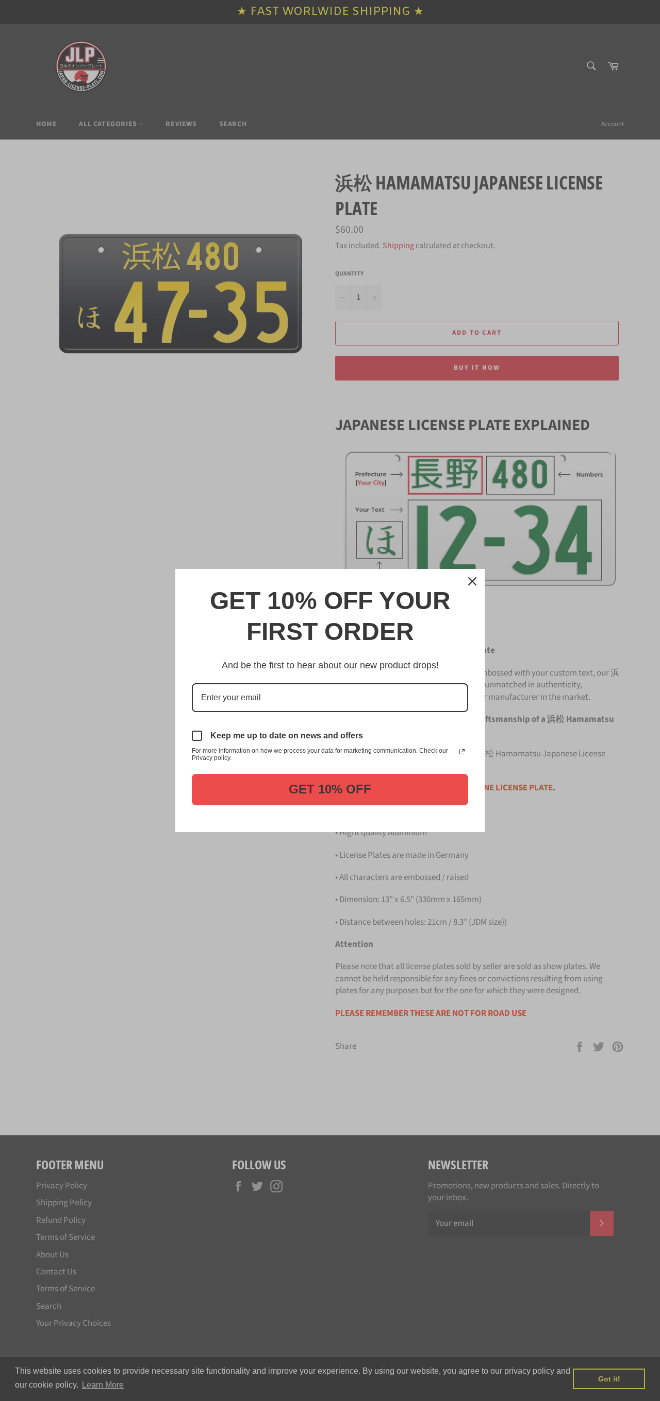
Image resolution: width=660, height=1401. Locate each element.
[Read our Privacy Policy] (462, 752)
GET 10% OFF (330, 789)
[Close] (472, 581)
